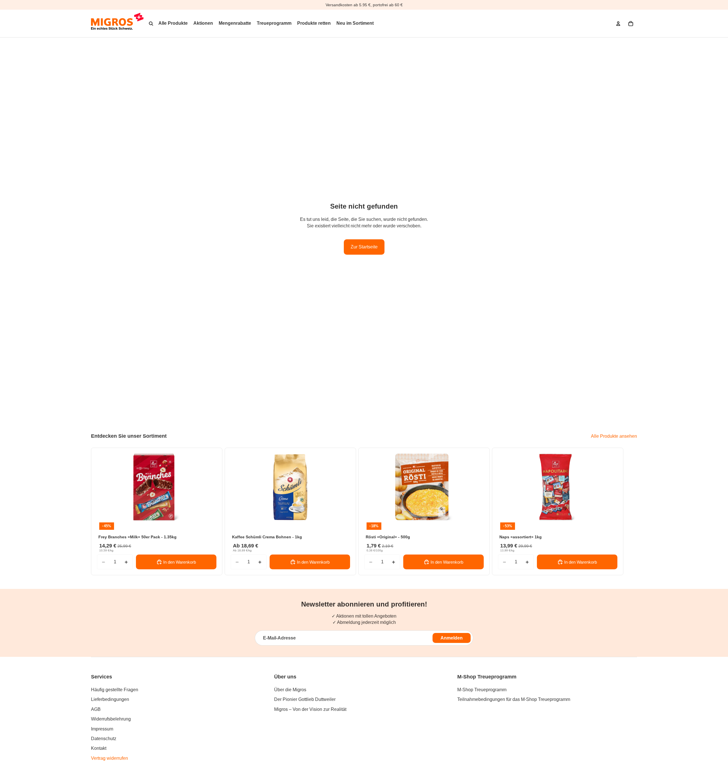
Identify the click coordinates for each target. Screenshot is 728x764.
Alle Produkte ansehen (614, 436)
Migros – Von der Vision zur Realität (310, 709)
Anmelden (451, 638)
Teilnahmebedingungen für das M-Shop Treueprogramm (513, 699)
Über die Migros (290, 689)
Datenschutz (103, 738)
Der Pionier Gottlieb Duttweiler (305, 699)
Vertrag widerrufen (109, 758)
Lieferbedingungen (110, 699)
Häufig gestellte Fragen (114, 689)
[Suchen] (151, 23)
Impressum (102, 728)
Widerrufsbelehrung (111, 719)
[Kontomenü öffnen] (618, 23)
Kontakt (98, 748)
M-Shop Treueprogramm (481, 689)
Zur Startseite (364, 246)
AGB (96, 709)
